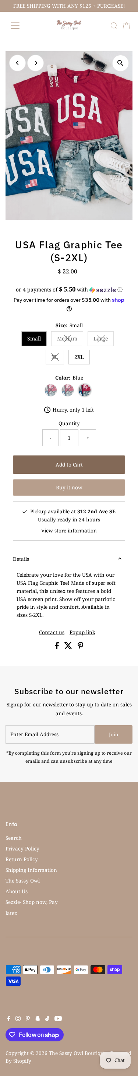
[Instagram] (18, 1019)
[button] (69, 289)
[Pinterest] (28, 1019)
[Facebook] (9, 1019)
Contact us (51, 632)
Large (103, 340)
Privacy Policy (22, 848)
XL (58, 358)
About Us (17, 891)
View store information (69, 530)
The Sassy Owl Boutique (77, 1052)
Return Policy (22, 859)
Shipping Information (31, 869)
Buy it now (69, 487)
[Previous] (17, 63)
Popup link (82, 632)
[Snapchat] (37, 1019)
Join (113, 734)
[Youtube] (58, 1019)
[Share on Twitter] (69, 647)
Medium (70, 340)
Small (34, 338)
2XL (79, 356)
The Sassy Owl (23, 880)
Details (21, 558)
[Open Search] (114, 25)
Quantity (69, 423)
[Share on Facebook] (57, 647)
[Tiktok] (47, 1019)
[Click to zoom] (120, 63)
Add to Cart (69, 464)
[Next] (35, 63)
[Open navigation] (20, 26)
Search (14, 837)
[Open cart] (126, 25)
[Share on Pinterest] (81, 647)
